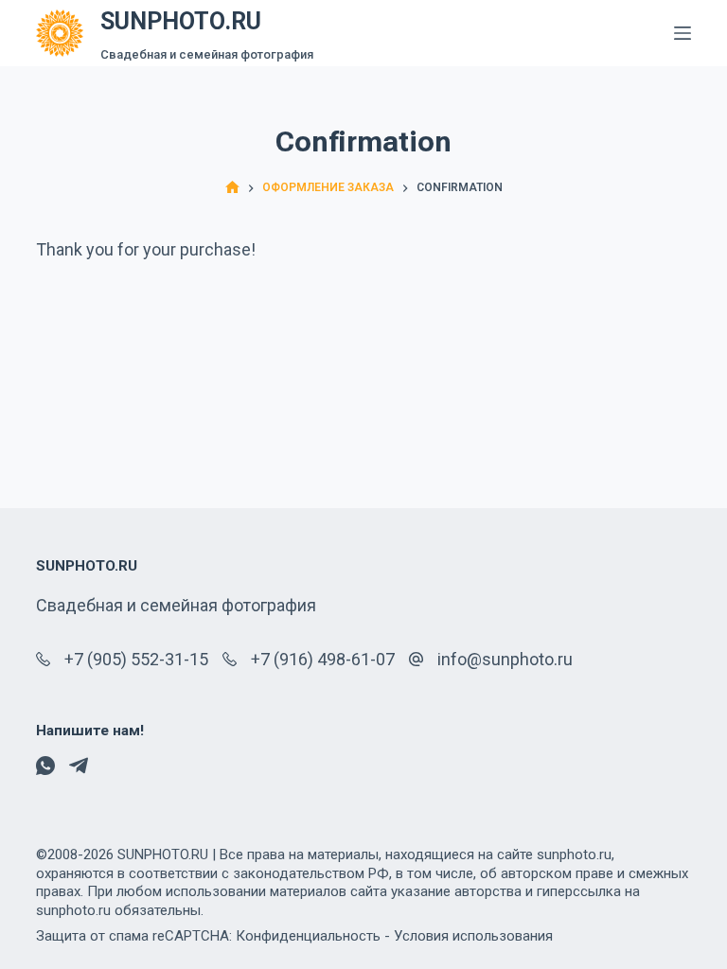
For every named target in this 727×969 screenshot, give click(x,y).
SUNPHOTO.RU (180, 21)
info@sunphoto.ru (505, 659)
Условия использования (473, 935)
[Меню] (682, 33)
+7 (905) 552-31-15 (136, 659)
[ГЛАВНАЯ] (232, 188)
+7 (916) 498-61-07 (323, 659)
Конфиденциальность (308, 935)
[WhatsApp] (45, 765)
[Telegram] (78, 765)
